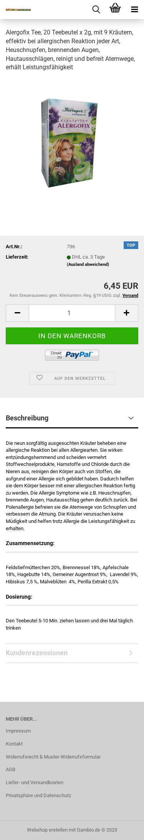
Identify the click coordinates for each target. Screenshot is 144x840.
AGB (10, 769)
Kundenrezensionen (37, 653)
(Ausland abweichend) (88, 264)
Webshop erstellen (47, 830)
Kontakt (14, 744)
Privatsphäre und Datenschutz (38, 795)
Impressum (18, 731)
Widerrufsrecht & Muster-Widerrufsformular (53, 757)
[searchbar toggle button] (96, 9)
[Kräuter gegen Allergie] (72, 136)
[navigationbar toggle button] (134, 9)
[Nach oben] (122, 828)
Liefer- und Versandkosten (34, 782)
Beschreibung (27, 418)
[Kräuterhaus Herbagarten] (15, 9)
